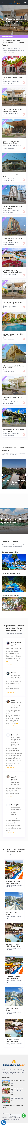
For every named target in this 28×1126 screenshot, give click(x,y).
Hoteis (5, 83)
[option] (14, 20)
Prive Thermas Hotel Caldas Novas (12, 175)
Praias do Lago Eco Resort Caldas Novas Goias (12, 142)
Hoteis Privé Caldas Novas (10, 145)
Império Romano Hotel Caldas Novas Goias (13, 335)
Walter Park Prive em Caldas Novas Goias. (13, 945)
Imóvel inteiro (11, 83)
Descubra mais (5, 529)
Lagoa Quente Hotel (15, 1097)
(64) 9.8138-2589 (5, 1113)
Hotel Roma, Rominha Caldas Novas (13, 78)
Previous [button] (2, 21)
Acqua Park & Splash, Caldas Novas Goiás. (13, 882)
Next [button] (25, 21)
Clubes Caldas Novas (10, 885)
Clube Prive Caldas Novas (12, 914)
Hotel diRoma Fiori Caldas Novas (18, 1080)
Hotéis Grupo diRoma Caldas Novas (12, 81)
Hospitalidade (9, 886)
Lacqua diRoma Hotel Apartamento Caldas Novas (12, 271)
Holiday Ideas (19, 885)
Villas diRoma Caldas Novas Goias (12, 398)
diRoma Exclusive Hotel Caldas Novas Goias (13, 366)
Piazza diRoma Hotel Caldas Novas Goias (12, 239)
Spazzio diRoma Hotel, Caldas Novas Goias (13, 207)
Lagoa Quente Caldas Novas (17, 1098)
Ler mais (14, 27)
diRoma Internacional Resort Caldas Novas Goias (14, 21)
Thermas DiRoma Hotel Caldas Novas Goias (13, 430)
